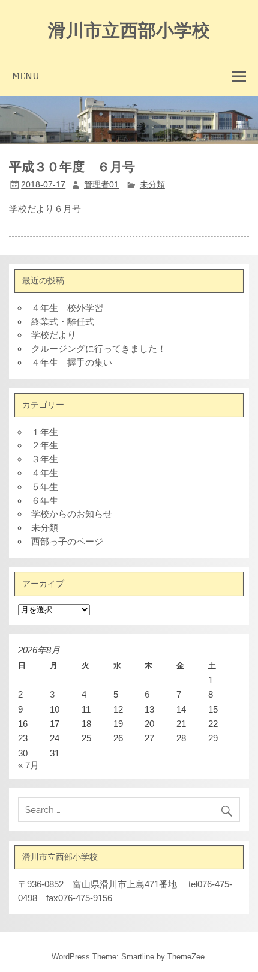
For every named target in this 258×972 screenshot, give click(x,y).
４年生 (44, 473)
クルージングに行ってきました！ (98, 348)
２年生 (44, 445)
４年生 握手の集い (71, 362)
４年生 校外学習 (67, 308)
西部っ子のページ (67, 541)
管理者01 (101, 184)
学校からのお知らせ (71, 514)
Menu (26, 76)
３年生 (44, 459)
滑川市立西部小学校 (129, 29)
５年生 (44, 486)
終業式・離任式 (62, 321)
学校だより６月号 (45, 209)
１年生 (44, 432)
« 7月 (28, 765)
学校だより (53, 335)
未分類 (152, 184)
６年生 (44, 500)
